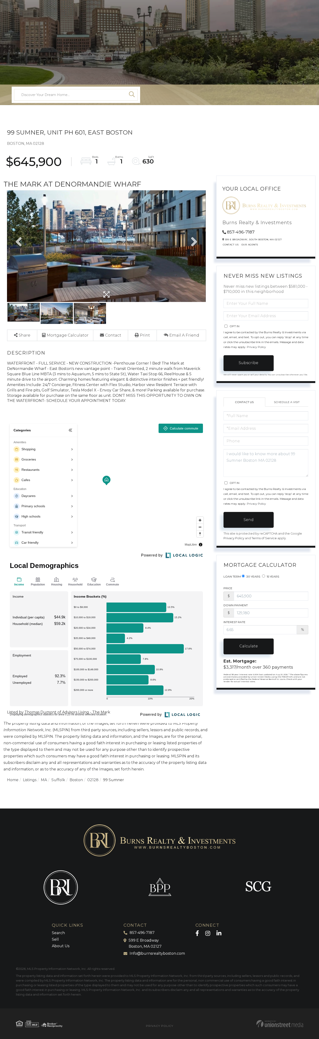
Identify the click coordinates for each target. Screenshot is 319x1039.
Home (12, 780)
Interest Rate (234, 622)
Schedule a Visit (287, 402)
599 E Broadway (145, 943)
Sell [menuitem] (55, 939)
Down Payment (235, 605)
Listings (29, 780)
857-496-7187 (241, 232)
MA (44, 780)
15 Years (272, 576)
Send (249, 520)
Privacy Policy (256, 347)
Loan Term (232, 576)
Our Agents (249, 244)
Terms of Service (264, 538)
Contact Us (231, 244)
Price (227, 588)
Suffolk (58, 780)
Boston (76, 780)
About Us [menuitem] (60, 946)
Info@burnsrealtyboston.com (157, 953)
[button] (132, 95)
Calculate (248, 646)
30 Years (253, 576)
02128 (93, 780)
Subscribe (248, 363)
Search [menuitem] (58, 933)
